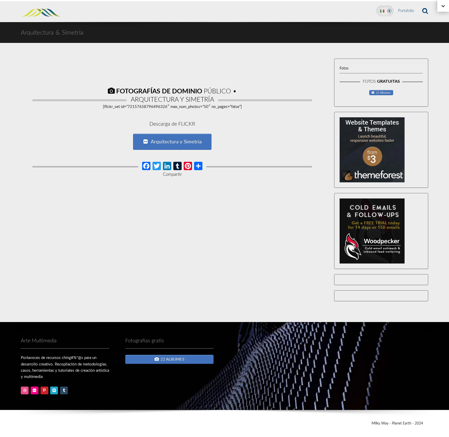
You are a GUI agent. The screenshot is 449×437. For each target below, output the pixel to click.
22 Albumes (383, 92)
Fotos (344, 68)
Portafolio (406, 11)
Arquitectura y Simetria (176, 141)
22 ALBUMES (172, 359)
